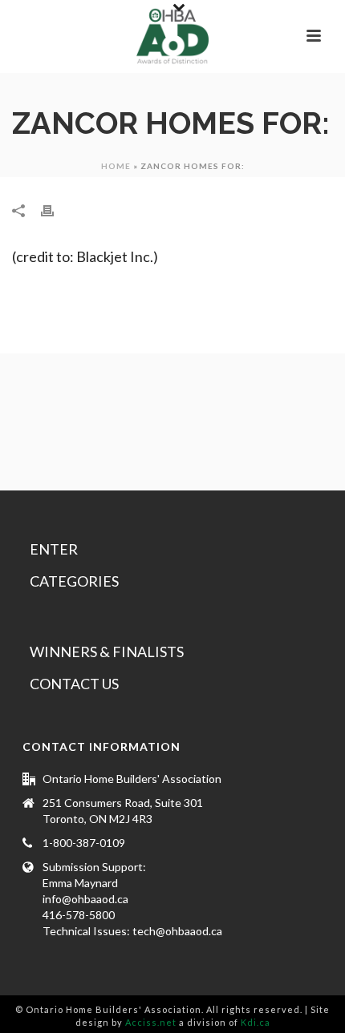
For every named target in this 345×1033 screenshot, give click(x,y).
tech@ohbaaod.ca (177, 931)
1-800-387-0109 (84, 842)
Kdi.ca (255, 1022)
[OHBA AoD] (172, 36)
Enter (54, 549)
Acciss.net (151, 1022)
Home (116, 166)
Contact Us (74, 683)
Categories (74, 581)
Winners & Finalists (107, 651)
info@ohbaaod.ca (85, 899)
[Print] (55, 210)
